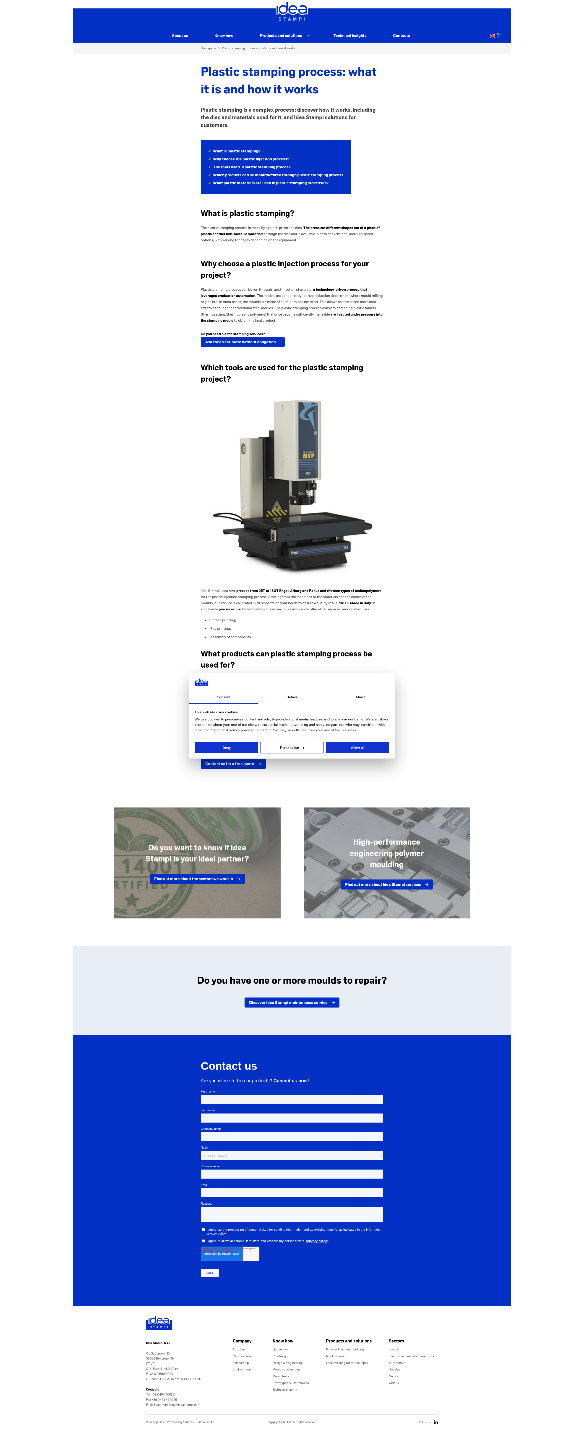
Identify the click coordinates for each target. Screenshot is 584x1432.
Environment (242, 1369)
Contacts (401, 35)
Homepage (208, 48)
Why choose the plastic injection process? (251, 159)
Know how (223, 35)
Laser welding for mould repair (347, 1363)
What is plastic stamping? (237, 151)
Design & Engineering (288, 1363)
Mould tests (281, 1376)
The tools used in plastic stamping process (252, 167)
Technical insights (350, 35)
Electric (394, 1349)
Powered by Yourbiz (180, 1422)
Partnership (241, 1363)
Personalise (289, 747)
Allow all (358, 747)
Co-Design (280, 1356)
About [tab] (360, 697)
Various (394, 1383)
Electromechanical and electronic (412, 1356)
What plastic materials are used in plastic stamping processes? (270, 182)
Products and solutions (281, 35)
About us (180, 35)
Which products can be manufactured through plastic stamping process (278, 174)
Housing (395, 1369)
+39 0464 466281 (163, 1394)
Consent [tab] (223, 697)
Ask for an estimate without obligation (240, 342)
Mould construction (286, 1369)
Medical (394, 1376)
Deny (226, 747)
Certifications (242, 1356)
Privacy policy (155, 1422)
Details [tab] (292, 697)
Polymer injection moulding (345, 1349)
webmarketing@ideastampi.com (178, 1405)
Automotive (397, 1363)
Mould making (336, 1356)
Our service (280, 1349)
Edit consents (205, 1422)
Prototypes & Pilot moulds (291, 1383)
